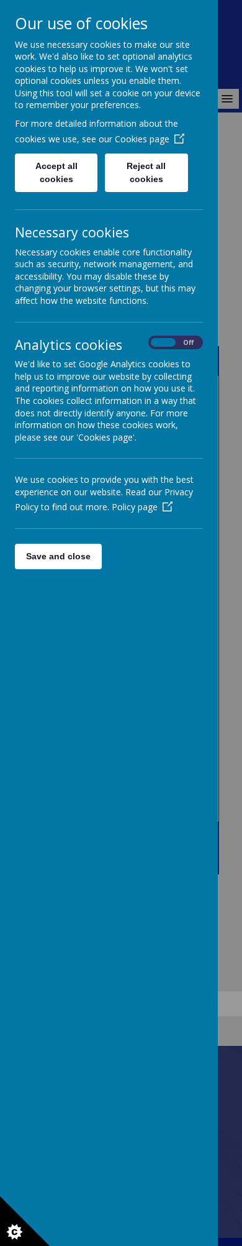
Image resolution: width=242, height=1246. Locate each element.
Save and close (58, 556)
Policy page (135, 507)
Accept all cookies (56, 172)
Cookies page (142, 139)
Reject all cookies (146, 172)
